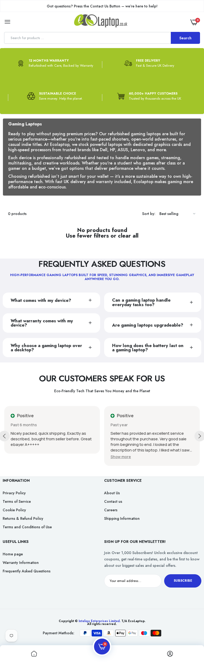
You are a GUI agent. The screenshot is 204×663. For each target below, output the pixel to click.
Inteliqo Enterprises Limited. (100, 621)
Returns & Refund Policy (23, 518)
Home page (13, 554)
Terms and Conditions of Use (27, 527)
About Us (112, 493)
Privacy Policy (14, 493)
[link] (189, 629)
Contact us (113, 501)
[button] (120, 456)
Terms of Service (17, 501)
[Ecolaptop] (100, 21)
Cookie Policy (14, 510)
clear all (128, 236)
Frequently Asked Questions (26, 571)
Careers (110, 510)
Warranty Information (21, 562)
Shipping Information (122, 518)
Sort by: (148, 213)
